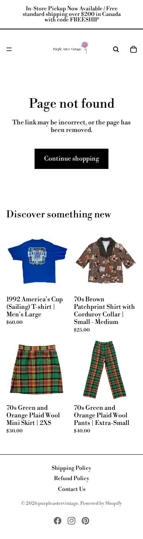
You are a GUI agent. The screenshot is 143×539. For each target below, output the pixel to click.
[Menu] (9, 49)
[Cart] (133, 49)
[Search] (116, 49)
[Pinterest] (85, 520)
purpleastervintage (58, 503)
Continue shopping (71, 159)
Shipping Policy (71, 468)
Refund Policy (71, 478)
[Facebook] (57, 520)
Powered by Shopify (101, 503)
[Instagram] (71, 520)
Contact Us (71, 489)
